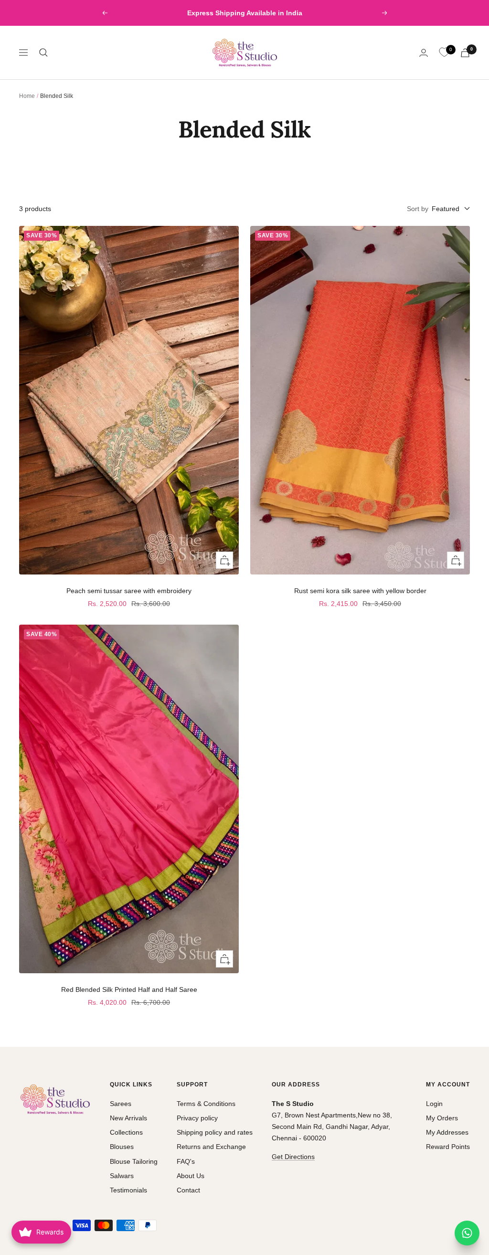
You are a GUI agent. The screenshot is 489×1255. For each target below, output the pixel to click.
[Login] (423, 53)
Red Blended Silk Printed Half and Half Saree (129, 989)
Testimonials (128, 1190)
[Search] (43, 52)
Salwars (122, 1176)
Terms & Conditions (206, 1103)
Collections (126, 1132)
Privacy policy (197, 1118)
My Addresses (447, 1132)
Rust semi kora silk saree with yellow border (360, 591)
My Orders (442, 1118)
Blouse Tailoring (134, 1161)
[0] (444, 52)
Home (27, 96)
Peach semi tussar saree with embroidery (128, 591)
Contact (188, 1190)
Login (434, 1103)
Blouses (122, 1146)
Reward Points (448, 1146)
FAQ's (186, 1161)
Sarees (120, 1103)
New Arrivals (128, 1118)
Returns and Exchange (211, 1146)
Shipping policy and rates (215, 1132)
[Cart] (465, 52)
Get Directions (293, 1156)
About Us (190, 1176)
